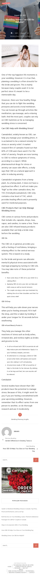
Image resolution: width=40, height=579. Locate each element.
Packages (17, 568)
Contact (32, 573)
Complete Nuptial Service (23, 567)
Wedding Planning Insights (20, 419)
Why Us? (25, 568)
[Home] (12, 33)
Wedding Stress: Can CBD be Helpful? (13, 535)
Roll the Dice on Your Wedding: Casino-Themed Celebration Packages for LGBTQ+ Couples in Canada (20, 518)
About (21, 570)
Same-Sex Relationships (15, 571)
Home (9, 567)
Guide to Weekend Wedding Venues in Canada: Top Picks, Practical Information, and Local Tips (19, 510)
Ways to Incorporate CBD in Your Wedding (15, 525)
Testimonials (30, 571)
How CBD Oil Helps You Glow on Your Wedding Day (17, 530)
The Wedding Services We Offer (23, 565)
